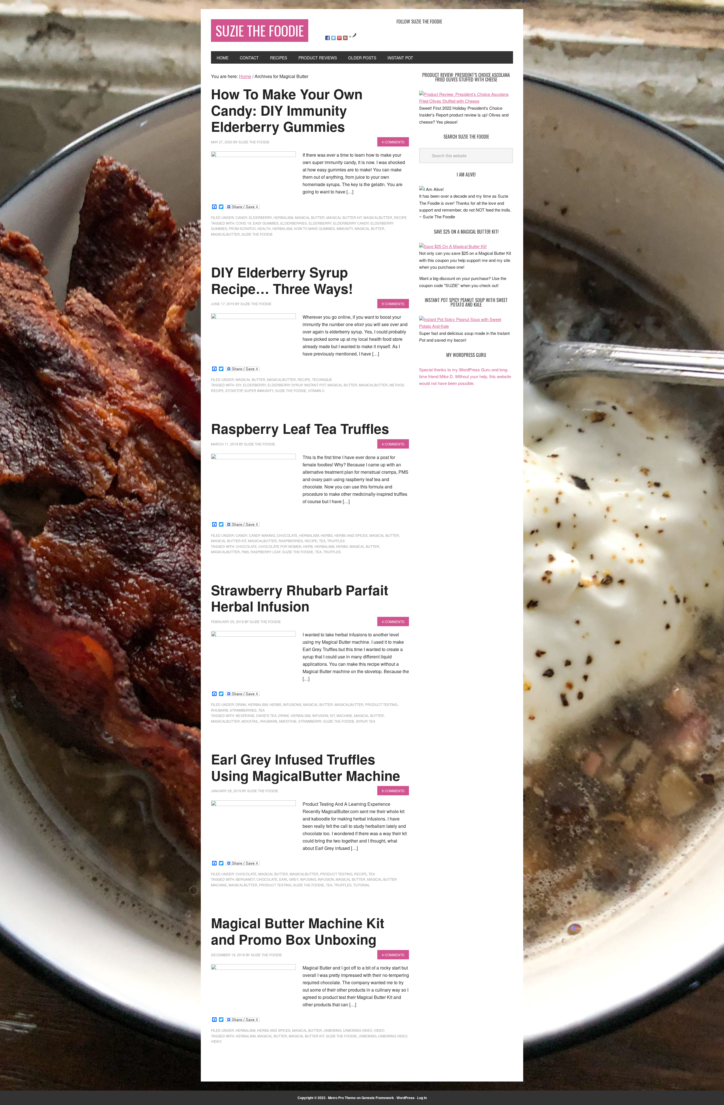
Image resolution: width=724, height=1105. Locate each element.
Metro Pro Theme (342, 1097)
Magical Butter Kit (344, 217)
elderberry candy (351, 223)
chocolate (287, 535)
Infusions (292, 704)
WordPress (406, 1097)
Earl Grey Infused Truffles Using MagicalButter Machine (305, 767)
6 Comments (393, 790)
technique (322, 379)
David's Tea (266, 715)
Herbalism (283, 217)
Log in (422, 1097)
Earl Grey (288, 879)
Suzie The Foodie (260, 30)
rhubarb (219, 710)
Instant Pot (315, 384)
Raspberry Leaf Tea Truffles (300, 428)
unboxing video (357, 1030)
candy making (262, 535)
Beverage (245, 715)
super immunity (258, 390)
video (379, 1030)
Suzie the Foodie (257, 234)
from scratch (242, 228)
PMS (245, 551)
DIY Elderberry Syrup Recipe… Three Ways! (282, 280)
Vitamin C (316, 390)
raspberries (291, 540)
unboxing (332, 1030)
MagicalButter (377, 217)
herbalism (282, 228)
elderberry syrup (285, 384)
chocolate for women (279, 546)
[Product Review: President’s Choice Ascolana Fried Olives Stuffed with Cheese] (466, 101)
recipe (400, 217)
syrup (361, 721)
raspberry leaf (266, 551)
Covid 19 (243, 223)
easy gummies (266, 223)
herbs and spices (351, 535)
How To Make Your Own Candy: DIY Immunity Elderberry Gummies (287, 110)
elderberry (320, 223)
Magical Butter (310, 217)
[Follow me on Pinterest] (339, 38)
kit (332, 715)
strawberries (243, 710)
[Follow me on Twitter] (333, 38)
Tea (318, 551)
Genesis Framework (377, 1097)
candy (241, 217)
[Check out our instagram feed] (345, 38)
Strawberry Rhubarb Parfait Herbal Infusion (299, 598)
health (264, 228)
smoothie (288, 721)
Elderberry (260, 217)
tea (322, 540)
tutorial (361, 884)
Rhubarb (268, 721)
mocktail (250, 721)
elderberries (293, 223)
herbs (327, 535)
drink (241, 704)
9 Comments (393, 303)
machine (344, 715)
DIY (238, 384)
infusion (320, 715)
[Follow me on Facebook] (327, 38)
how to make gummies (314, 228)
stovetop (234, 390)
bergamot (245, 879)
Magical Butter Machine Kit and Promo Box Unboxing (297, 931)
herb (308, 546)
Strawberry (310, 721)
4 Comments (393, 141)
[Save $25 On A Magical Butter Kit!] (453, 246)
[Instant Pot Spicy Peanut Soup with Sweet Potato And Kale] (466, 326)
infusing (308, 879)
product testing (381, 704)
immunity (345, 228)
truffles (336, 540)
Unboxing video (392, 1035)
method (396, 384)
